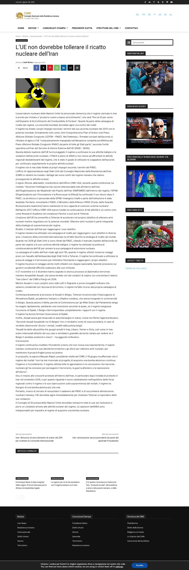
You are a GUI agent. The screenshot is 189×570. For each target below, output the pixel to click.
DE (149, 14)
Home (18, 36)
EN (137, 14)
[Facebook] (145, 2)
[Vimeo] (167, 2)
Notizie (25, 36)
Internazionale (36, 36)
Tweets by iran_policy (136, 268)
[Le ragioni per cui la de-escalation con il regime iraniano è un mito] (67, 468)
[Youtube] (171, 2)
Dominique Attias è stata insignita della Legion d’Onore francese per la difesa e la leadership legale (31, 485)
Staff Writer (28, 62)
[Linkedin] (149, 2)
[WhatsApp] (57, 68)
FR (143, 14)
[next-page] (22, 497)
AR (160, 14)
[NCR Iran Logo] (38, 15)
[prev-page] (17, 497)
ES (165, 14)
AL (171, 14)
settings (119, 566)
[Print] (77, 68)
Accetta (139, 565)
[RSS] (158, 2)
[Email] (70, 68)
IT (155, 14)
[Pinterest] (154, 2)
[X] (163, 2)
